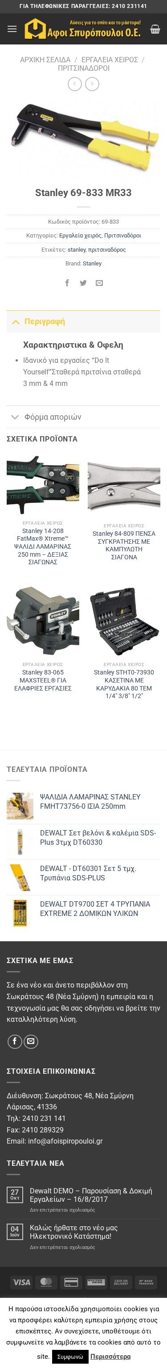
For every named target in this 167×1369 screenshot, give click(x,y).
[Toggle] (15, 321)
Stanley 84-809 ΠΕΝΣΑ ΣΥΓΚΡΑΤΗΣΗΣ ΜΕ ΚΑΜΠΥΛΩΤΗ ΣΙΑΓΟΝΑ (124, 545)
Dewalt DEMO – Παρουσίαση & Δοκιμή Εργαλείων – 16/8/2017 (91, 1195)
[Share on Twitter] (83, 284)
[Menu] (12, 29)
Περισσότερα (110, 1357)
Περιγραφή (44, 321)
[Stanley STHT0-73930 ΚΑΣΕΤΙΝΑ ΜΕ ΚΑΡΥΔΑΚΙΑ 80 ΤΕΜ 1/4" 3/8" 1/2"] (124, 621)
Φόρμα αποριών (52, 417)
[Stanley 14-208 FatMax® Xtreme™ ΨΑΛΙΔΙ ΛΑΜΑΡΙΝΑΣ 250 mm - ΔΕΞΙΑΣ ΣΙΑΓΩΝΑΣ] (43, 485)
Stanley (92, 263)
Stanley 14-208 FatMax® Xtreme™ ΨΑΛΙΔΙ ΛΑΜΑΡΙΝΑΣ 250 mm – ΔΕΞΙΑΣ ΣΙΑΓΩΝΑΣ (42, 546)
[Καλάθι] (155, 29)
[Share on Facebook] (67, 284)
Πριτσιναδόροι (84, 68)
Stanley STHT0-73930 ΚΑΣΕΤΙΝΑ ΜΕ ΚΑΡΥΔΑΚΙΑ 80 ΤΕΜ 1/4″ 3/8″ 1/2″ (124, 684)
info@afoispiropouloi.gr (65, 1141)
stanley (77, 249)
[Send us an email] (31, 1042)
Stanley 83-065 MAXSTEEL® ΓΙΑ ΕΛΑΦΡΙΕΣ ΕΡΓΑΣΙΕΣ (43, 680)
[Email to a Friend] (99, 284)
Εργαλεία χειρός (109, 60)
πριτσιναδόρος (107, 249)
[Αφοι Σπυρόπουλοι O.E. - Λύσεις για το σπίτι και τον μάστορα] (83, 29)
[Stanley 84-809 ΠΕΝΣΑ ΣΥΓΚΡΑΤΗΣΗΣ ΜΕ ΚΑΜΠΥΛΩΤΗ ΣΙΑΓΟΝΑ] (124, 486)
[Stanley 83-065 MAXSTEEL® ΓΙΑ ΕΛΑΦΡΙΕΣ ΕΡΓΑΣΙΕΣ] (43, 621)
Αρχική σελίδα (45, 60)
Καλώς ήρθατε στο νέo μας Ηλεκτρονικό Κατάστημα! (74, 1232)
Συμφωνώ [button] (70, 1356)
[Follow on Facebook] (15, 1042)
